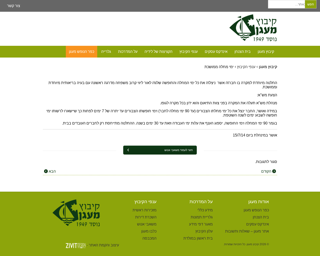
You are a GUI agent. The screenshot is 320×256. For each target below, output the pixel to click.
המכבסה (149, 238)
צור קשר (13, 6)
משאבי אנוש (146, 224)
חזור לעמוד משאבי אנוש (178, 150)
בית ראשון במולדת (198, 238)
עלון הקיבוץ (204, 231)
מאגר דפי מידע (201, 224)
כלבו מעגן (148, 231)
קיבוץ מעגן (266, 52)
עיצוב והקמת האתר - (103, 245)
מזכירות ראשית (144, 210)
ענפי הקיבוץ (188, 52)
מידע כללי (205, 210)
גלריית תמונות (202, 217)
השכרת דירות (145, 217)
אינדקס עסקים (216, 52)
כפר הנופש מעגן (81, 52)
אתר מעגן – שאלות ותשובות (247, 231)
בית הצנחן (242, 52)
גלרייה (106, 52)
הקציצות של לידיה (158, 52)
